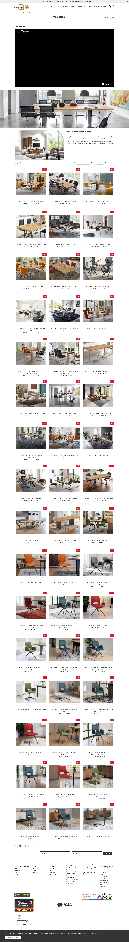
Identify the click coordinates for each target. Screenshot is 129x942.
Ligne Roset (52, 872)
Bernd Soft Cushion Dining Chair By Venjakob (64, 668)
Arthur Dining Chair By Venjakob (64, 583)
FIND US (103, 7)
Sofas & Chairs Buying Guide (89, 865)
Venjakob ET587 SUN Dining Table (31, 286)
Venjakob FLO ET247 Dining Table (64, 540)
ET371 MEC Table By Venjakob (98, 456)
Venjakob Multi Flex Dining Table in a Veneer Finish (64, 372)
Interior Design (103, 870)
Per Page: (94, 163)
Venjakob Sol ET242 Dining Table (64, 413)
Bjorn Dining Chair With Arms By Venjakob (64, 753)
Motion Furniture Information (90, 880)
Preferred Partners (18, 864)
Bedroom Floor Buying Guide (88, 877)
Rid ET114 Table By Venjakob (31, 540)
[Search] (45, 7)
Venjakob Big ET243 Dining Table (64, 202)
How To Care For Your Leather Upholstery (72, 884)
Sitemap (16, 877)
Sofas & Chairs (37, 864)
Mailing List (17, 874)
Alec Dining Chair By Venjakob (31, 583)
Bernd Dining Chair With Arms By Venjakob (31, 668)
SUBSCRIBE (107, 853)
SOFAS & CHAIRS (55, 7)
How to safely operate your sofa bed (90, 883)
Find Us (16, 868)
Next (37, 846)
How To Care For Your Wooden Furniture (72, 869)
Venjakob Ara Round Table (98, 540)
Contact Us (17, 870)
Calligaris (52, 866)
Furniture (35, 866)
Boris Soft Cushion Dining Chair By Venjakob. (31, 838)
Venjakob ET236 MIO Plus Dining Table (97, 244)
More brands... (53, 874)
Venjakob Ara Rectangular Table (31, 202)
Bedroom (35, 868)
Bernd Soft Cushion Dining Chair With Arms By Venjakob (98, 668)
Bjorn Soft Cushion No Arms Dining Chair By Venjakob (31, 795)
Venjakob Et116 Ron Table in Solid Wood (31, 244)
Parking (101, 874)
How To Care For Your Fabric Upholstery (72, 865)
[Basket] (110, 8)
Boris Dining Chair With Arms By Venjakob (98, 795)
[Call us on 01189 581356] (110, 6)
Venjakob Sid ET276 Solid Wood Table (98, 371)
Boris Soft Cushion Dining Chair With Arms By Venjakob (64, 838)
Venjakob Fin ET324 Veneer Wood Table (98, 286)
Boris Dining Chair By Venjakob (64, 794)
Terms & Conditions (104, 884)
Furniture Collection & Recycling (105, 877)
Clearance (35, 870)
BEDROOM (73, 7)
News (15, 872)
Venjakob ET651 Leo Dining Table (31, 498)
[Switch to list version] (111, 163)
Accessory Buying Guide (89, 870)
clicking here (93, 933)
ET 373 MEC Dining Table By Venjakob (98, 413)
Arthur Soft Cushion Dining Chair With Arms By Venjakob (64, 626)
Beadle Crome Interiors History (22, 866)
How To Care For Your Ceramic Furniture (72, 872)
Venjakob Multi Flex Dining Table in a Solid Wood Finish (31, 372)
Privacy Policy (103, 886)
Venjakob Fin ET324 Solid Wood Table (64, 286)
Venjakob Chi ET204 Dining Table (97, 202)
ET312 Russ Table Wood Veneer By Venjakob (31, 457)
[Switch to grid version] (105, 163)
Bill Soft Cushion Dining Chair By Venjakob (64, 711)
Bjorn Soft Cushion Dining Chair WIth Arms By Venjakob (98, 753)
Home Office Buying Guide (90, 868)
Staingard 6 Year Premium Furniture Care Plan (106, 867)
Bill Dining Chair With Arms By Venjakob (31, 710)
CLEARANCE (82, 7)
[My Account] (113, 6)
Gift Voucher (103, 872)
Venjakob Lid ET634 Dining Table (98, 329)
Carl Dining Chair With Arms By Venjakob (98, 837)
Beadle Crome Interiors (55, 864)
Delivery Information (105, 882)
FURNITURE (65, 7)
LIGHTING (90, 7)
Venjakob (52, 870)
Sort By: (74, 163)
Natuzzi (52, 868)
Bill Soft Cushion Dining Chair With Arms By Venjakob (98, 711)
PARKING (97, 7)
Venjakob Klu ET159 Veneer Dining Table (64, 329)
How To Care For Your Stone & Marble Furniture (72, 880)
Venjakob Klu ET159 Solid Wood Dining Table (31, 330)
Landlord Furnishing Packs (106, 864)
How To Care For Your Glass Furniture (72, 876)
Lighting (35, 872)
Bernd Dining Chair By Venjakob (98, 625)
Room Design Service (105, 880)
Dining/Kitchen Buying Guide (89, 873)
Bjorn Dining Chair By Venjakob (31, 752)
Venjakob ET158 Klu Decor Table (64, 244)
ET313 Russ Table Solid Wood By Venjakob (64, 456)
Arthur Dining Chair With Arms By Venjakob (97, 584)
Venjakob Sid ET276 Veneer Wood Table (31, 413)
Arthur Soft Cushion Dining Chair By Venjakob (31, 626)
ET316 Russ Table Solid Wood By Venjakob (98, 498)
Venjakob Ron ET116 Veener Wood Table (64, 498)
